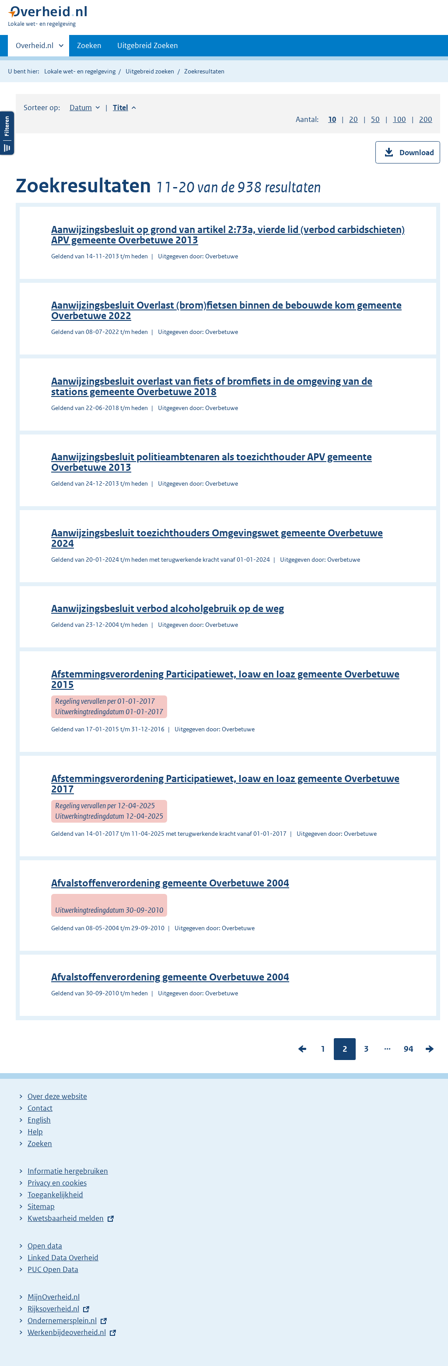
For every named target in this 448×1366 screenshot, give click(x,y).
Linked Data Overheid (63, 1257)
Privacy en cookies (57, 1183)
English (39, 1120)
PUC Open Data (53, 1269)
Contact (40, 1108)
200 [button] (425, 119)
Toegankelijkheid (55, 1194)
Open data (45, 1246)
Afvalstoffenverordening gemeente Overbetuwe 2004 (170, 883)
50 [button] (375, 119)
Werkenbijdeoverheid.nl (67, 1332)
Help (35, 1132)
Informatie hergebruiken (68, 1171)
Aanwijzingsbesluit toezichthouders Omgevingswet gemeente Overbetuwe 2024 (217, 538)
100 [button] (399, 119)
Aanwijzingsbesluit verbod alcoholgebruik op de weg (167, 609)
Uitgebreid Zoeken (147, 45)
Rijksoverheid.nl (53, 1309)
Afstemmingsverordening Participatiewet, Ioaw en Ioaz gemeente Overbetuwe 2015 (225, 679)
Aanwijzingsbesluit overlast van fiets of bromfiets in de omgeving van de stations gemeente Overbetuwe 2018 (211, 386)
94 (408, 1051)
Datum (85, 107)
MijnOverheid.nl (54, 1297)
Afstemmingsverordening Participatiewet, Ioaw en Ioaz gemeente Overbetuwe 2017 (225, 784)
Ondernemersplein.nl (62, 1320)
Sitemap (41, 1206)
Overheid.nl (34, 48)
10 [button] (332, 119)
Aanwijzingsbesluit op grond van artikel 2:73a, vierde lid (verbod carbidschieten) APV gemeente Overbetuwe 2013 (228, 235)
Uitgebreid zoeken (150, 71)
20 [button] (353, 119)
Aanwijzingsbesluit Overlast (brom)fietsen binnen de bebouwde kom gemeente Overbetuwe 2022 (226, 310)
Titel (124, 107)
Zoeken (89, 45)
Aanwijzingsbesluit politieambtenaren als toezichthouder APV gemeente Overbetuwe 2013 (211, 462)
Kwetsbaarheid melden (66, 1218)
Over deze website (57, 1096)
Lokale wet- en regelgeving (80, 71)
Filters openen (7, 133)
